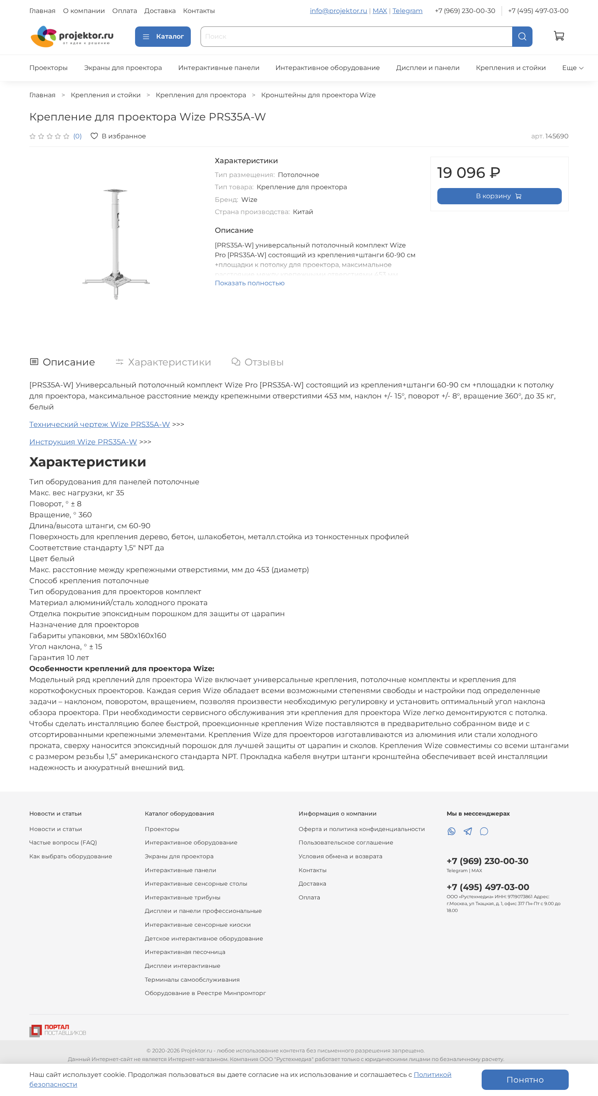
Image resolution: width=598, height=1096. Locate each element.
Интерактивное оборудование (327, 68)
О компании (84, 11)
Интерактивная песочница (185, 952)
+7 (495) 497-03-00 (538, 11)
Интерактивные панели (219, 68)
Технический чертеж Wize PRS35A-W (99, 424)
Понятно (525, 1080)
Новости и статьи (55, 829)
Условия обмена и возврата (340, 856)
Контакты (199, 11)
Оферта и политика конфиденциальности (362, 829)
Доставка (160, 11)
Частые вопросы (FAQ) (63, 842)
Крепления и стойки (511, 68)
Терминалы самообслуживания (192, 979)
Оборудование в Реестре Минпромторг (205, 993)
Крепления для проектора (201, 95)
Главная (42, 11)
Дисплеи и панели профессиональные (203, 910)
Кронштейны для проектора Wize (318, 95)
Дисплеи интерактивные (182, 965)
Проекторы (48, 68)
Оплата (124, 11)
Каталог (170, 36)
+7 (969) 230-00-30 (465, 11)
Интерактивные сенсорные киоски (198, 924)
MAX (380, 11)
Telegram (408, 11)
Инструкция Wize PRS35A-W (83, 442)
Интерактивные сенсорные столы (196, 883)
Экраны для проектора (123, 68)
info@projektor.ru (338, 11)
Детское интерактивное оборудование (204, 938)
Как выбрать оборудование (70, 856)
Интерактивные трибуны (182, 897)
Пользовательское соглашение (346, 842)
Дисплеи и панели (428, 68)
